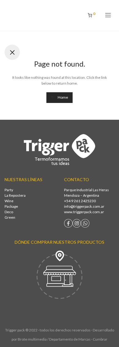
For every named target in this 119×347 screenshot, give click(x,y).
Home (62, 97)
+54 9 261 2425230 (80, 201)
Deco (9, 212)
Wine (9, 201)
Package (11, 206)
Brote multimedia (32, 339)
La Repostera (15, 195)
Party (9, 190)
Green (10, 217)
